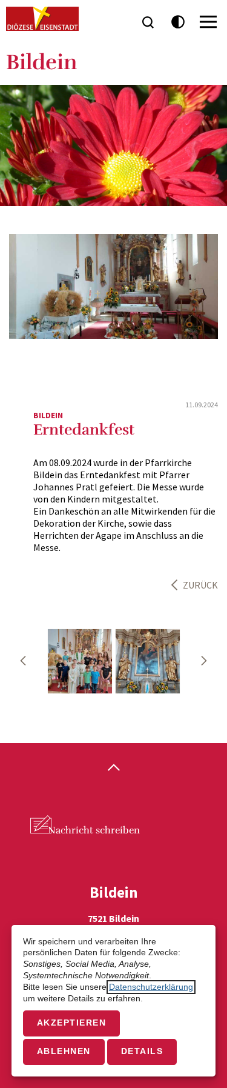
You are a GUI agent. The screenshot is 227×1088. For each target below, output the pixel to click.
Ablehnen (64, 1051)
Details (142, 1051)
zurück (200, 585)
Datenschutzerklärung (151, 987)
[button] (23, 661)
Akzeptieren (72, 1022)
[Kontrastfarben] (178, 22)
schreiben (94, 830)
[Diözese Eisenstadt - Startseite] (42, 19)
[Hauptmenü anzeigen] (208, 22)
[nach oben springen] (113, 768)
